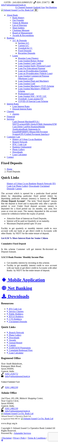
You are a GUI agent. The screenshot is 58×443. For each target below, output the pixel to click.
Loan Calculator (19, 154)
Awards (12, 340)
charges (15, 114)
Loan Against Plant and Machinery (33, 81)
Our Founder (18, 20)
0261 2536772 (11, 374)
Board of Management (22, 33)
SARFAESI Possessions (19, 348)
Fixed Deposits (24, 50)
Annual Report (15, 342)
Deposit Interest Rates (22, 109)
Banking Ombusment (21, 147)
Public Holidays (15, 314)
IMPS (20, 132)
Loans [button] (15, 55)
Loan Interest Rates (21, 106)
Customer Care (13, 137)
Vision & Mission (20, 23)
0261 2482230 (11, 387)
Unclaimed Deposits (17, 321)
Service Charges (16, 311)
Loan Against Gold (26, 83)
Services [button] (10, 119)
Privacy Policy (19, 438)
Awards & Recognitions (23, 35)
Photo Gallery (18, 149)
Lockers (21, 124)
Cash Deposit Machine (22, 121)
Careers (18, 188)
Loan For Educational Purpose (31, 68)
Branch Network (19, 142)
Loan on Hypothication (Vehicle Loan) (35, 73)
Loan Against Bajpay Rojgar (31, 61)
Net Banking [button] (51, 7)
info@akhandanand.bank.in (13, 5)
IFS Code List (15, 309)
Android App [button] (39, 7)
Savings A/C (23, 43)
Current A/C (23, 45)
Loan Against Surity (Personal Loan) (34, 66)
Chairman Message (20, 30)
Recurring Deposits (26, 53)
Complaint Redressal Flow (20, 350)
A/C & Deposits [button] (19, 40)
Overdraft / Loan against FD (30, 99)
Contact (10, 157)
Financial (11, 116)
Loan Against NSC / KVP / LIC (32, 96)
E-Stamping (46, 124)
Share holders (18, 28)
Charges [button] (10, 111)
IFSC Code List (19, 144)
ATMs (38, 124)
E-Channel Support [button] (24, 7)
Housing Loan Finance (28, 58)
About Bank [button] (12, 15)
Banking (10, 38)
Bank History (18, 17)
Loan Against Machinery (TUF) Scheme (36, 86)
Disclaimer (7, 438)
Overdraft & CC (25, 48)
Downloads (17, 152)
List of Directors (19, 25)
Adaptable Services (22, 433)
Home (9, 169)
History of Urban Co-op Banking (27, 139)
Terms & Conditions (37, 438)
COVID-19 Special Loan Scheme (33, 101)
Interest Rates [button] (13, 104)
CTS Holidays (15, 319)
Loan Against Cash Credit (29, 63)
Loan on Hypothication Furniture (32, 71)
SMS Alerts (30, 124)
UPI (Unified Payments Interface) (34, 134)
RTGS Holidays (15, 316)
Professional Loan (26, 94)
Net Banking (33, 126)
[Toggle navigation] (36, 10)
